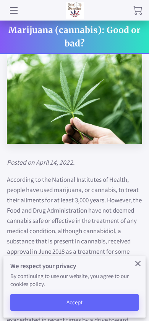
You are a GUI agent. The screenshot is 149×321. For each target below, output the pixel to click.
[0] (137, 10)
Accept (74, 302)
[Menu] (13, 10)
